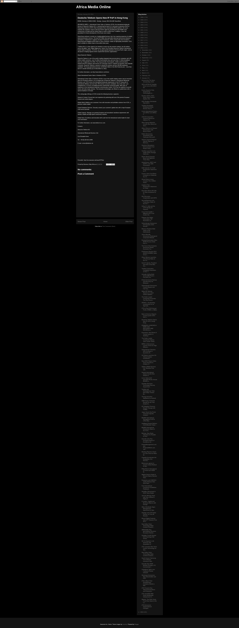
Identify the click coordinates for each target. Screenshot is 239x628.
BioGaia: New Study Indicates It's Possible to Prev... (149, 434)
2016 (142, 42)
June (143, 65)
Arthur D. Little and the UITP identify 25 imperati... (148, 207)
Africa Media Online (93, 7)
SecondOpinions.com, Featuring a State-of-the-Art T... (148, 202)
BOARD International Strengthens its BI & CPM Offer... (148, 419)
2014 (142, 48)
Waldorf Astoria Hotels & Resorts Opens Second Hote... (149, 476)
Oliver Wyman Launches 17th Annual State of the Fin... (149, 258)
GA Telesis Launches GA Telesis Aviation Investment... (149, 357)
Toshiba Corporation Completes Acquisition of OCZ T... (149, 270)
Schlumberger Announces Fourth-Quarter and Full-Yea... (149, 287)
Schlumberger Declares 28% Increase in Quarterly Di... (149, 351)
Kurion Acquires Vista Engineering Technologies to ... (148, 91)
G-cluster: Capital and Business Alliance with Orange (149, 503)
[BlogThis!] (109, 164)
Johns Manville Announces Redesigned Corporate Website (149, 236)
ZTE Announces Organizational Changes (147, 606)
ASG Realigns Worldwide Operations (149, 102)
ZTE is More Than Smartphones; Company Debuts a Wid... (148, 583)
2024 (142, 22)
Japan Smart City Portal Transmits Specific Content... (149, 413)
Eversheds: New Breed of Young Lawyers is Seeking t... (149, 334)
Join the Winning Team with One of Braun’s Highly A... (148, 497)
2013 (142, 612)
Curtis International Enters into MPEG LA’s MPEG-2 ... (149, 112)
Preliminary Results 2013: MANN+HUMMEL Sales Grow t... (149, 253)
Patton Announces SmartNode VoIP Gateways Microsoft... (149, 135)
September (145, 57)
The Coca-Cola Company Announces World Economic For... (149, 247)
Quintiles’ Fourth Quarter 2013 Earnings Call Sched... (149, 537)
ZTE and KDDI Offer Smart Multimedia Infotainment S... (148, 595)
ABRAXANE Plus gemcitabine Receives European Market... (149, 531)
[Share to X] (110, 164)
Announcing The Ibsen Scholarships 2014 (148, 81)
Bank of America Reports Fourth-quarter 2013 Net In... (149, 315)
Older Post (128, 221)
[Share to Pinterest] (114, 164)
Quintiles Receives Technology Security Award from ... (148, 385)
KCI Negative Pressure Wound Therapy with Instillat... (148, 408)
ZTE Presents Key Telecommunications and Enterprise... (148, 589)
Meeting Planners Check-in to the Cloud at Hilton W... (149, 453)
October (144, 55)
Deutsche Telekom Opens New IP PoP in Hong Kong (149, 321)
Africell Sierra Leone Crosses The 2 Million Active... (149, 181)
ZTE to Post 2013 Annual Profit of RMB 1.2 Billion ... (149, 310)
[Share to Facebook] (112, 164)
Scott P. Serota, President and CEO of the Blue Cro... (149, 264)
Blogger (137, 624)
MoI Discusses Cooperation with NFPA (149, 197)
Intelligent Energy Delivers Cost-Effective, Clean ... (149, 424)
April (143, 70)
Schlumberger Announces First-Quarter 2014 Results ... (149, 224)
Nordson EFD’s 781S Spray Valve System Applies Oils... (148, 97)
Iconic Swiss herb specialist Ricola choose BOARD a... (149, 379)
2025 (142, 20)
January (144, 78)
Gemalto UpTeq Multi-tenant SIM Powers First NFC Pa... (148, 276)
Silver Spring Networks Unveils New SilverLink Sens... (149, 124)
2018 (142, 37)
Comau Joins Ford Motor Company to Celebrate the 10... (149, 175)
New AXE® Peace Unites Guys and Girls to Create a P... (149, 362)
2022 (142, 27)
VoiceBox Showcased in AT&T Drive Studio (149, 492)
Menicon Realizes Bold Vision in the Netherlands (148, 230)
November (145, 52)
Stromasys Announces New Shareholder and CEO (149, 576)
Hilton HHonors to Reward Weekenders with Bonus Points (149, 129)
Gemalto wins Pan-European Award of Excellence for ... (148, 440)
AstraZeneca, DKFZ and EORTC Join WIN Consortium (149, 164)
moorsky (124, 624)
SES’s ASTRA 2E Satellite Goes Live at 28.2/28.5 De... (149, 86)
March (144, 73)
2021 (142, 30)
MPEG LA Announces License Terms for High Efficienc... (149, 345)
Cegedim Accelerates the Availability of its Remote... (149, 459)
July (143, 62)
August (144, 60)
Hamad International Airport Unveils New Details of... (148, 374)
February (145, 75)
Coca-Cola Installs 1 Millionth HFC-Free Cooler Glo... (148, 213)
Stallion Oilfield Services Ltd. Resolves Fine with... (149, 368)
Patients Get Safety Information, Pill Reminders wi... (147, 219)
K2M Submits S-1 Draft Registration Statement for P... (149, 169)
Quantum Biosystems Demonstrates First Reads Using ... (148, 147)
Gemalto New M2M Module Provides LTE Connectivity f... (149, 565)
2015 (142, 45)
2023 (142, 25)
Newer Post (81, 221)
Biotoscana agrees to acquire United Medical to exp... (149, 464)
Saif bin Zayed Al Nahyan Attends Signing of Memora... (149, 141)
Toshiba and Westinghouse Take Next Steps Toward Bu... (148, 392)
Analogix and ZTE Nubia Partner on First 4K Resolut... (149, 514)
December (145, 50)
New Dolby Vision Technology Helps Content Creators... (148, 525)
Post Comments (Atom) (108, 226)
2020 (142, 32)
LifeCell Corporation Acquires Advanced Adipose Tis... (148, 118)
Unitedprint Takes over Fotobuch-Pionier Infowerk (148, 571)
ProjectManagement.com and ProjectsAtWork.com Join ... (149, 447)
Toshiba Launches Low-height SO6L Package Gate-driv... (149, 152)
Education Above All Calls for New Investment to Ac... (149, 192)
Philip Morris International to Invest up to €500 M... (149, 470)
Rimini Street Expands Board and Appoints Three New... (148, 158)
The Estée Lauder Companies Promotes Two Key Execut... (149, 298)
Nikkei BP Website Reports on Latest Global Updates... (148, 293)
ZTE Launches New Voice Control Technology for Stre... (149, 548)
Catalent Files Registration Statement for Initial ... (149, 186)
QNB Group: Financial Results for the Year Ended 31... (148, 402)
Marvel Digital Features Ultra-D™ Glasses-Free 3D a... (149, 520)
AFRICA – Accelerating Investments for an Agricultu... (148, 304)
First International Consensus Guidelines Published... (149, 487)
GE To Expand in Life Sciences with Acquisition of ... (148, 542)
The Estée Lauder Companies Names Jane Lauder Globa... (149, 339)
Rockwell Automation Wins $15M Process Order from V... (149, 241)
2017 (142, 40)
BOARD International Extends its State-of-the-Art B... (148, 429)
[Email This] (107, 164)
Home (105, 221)
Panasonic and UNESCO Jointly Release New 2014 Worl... (149, 481)
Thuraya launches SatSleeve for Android (149, 397)
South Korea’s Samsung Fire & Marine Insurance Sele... (149, 559)
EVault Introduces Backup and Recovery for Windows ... (149, 281)
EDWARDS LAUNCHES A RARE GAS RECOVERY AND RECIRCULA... (149, 328)
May (143, 68)
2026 (142, 17)
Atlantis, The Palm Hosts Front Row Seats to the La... (149, 601)
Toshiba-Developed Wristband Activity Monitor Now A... (147, 107)
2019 (142, 35)
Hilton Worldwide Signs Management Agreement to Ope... (148, 508)
